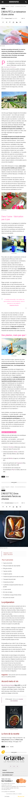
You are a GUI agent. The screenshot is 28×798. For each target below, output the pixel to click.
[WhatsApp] (13, 22)
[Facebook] (2, 22)
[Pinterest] (9, 22)
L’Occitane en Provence (9, 67)
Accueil (2, 6)
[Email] (20, 22)
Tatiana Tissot (8, 18)
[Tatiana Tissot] (2, 18)
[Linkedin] (16, 22)
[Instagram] (14, 766)
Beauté (7, 476)
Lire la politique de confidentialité (8, 791)
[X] (6, 22)
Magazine (7, 6)
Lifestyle (12, 6)
